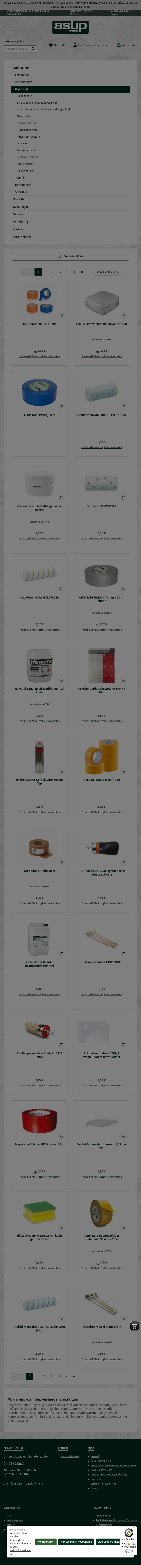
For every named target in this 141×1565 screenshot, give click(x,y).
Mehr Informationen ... (20, 1552)
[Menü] (135, 1528)
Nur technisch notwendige (76, 1541)
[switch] (129, 1551)
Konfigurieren (46, 1541)
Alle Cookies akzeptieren (113, 1541)
